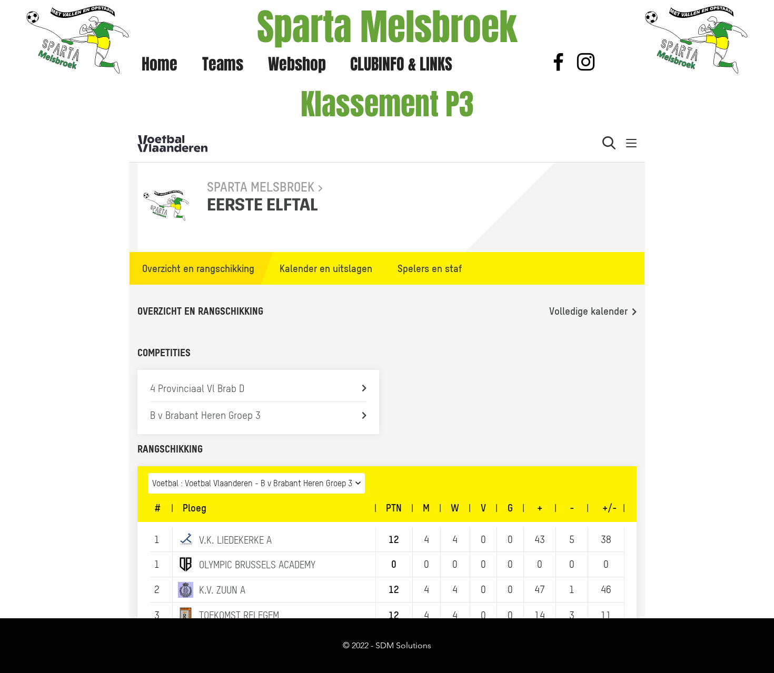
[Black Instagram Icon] (586, 62)
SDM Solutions (403, 645)
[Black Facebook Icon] (558, 62)
